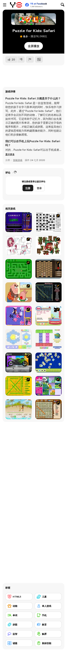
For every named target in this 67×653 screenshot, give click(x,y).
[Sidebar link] (4, 4)
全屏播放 (33, 46)
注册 (27, 188)
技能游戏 (17, 160)
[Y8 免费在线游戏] (16, 5)
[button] (10, 154)
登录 (39, 188)
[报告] (30, 59)
